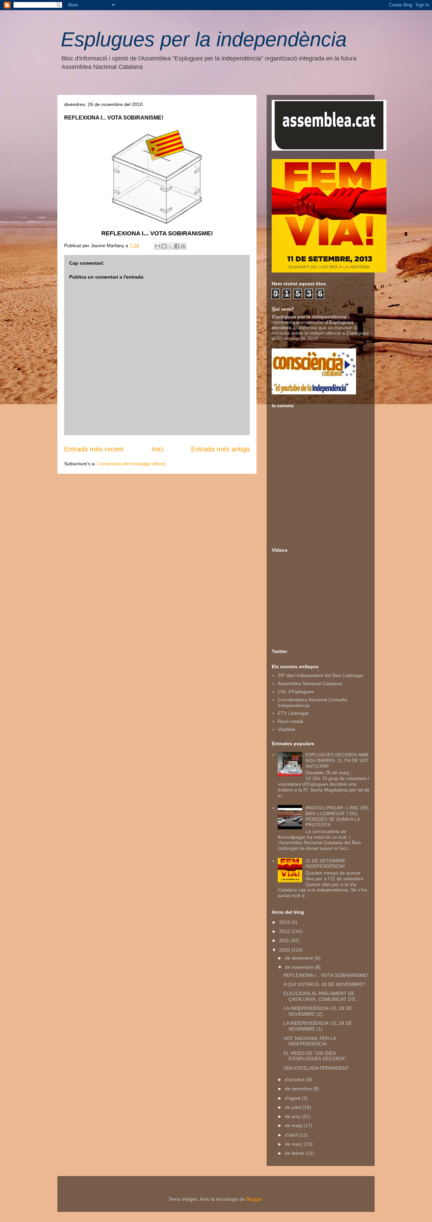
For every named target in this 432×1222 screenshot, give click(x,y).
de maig (294, 1125)
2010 (285, 950)
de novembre (300, 967)
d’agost (293, 1098)
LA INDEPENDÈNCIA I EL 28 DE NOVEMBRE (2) (318, 1011)
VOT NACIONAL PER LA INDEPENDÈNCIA (310, 1041)
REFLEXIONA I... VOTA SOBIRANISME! (326, 975)
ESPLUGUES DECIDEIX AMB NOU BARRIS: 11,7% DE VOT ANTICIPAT (337, 760)
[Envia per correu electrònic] (157, 246)
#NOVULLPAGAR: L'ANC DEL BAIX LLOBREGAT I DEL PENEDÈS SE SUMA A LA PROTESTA (337, 816)
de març (294, 1144)
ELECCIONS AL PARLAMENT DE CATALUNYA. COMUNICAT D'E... (321, 996)
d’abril (292, 1135)
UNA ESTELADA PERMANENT (316, 1068)
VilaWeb (286, 729)
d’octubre (295, 1079)
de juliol (293, 1107)
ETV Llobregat (293, 713)
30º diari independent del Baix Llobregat (320, 675)
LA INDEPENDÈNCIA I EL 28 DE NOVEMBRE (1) (318, 1026)
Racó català (290, 721)
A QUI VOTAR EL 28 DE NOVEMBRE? (324, 984)
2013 (285, 922)
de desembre (300, 958)
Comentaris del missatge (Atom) (131, 463)
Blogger (254, 1199)
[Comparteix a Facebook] (176, 246)
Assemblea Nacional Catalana (310, 683)
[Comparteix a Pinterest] (183, 246)
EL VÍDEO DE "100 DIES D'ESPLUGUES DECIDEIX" (315, 1056)
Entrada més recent (94, 449)
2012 (285, 931)
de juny (293, 1116)
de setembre (299, 1088)
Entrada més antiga (220, 449)
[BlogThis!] (164, 246)
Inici (157, 449)
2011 (285, 940)
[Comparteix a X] (170, 246)
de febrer (295, 1153)
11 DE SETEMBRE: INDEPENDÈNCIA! (326, 863)
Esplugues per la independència (204, 39)
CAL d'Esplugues (296, 691)
